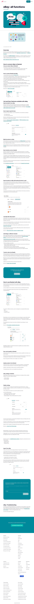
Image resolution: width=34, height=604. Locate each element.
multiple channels (12, 55)
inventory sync (23, 52)
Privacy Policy (20, 570)
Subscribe (26, 493)
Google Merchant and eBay (22, 599)
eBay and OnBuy (5, 597)
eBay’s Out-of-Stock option (11, 426)
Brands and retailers (6, 564)
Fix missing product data (6, 547)
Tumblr (19, 558)
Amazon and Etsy (5, 585)
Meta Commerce (20, 552)
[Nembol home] (9, 2)
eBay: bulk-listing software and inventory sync (11, 59)
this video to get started (10, 163)
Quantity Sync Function (25, 163)
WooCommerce (20, 547)
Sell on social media (6, 544)
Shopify (19, 546)
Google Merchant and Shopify (22, 596)
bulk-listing (18, 52)
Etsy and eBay (20, 582)
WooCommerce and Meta (7, 599)
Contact (19, 573)
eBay (18, 540)
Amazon (19, 537)
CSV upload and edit (6, 546)
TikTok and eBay (20, 588)
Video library (28, 564)
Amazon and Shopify (6, 588)
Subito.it (19, 555)
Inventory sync (5, 538)
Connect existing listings (7, 541)
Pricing (19, 564)
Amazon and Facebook (6, 591)
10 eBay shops (22, 140)
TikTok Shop (20, 543)
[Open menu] (32, 1)
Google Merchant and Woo (22, 597)
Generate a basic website (7, 549)
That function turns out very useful (9, 239)
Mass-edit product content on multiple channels (15, 230)
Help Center (28, 567)
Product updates (20, 567)
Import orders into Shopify (11, 263)
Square (19, 549)
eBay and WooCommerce (7, 596)
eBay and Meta (5, 594)
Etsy (18, 541)
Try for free (17, 273)
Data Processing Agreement (22, 572)
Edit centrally (5, 540)
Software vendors (6, 567)
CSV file (4, 145)
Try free (28, 1)
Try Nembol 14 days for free (17, 525)
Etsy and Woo (20, 585)
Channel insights (5, 9)
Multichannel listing (6, 537)
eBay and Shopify (6, 593)
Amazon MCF (20, 538)
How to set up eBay (11, 88)
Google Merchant (20, 544)
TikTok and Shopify (21, 591)
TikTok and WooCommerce (22, 593)
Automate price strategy (6, 543)
